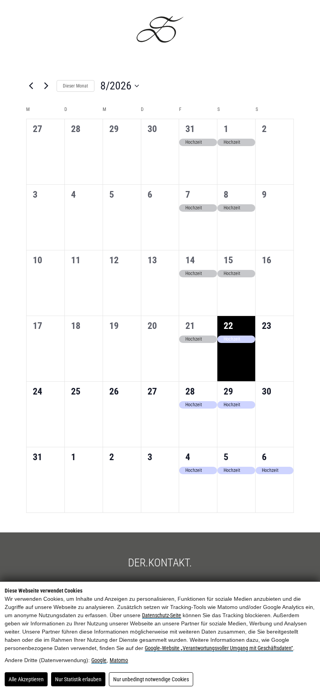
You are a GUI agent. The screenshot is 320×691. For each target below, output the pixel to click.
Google (99, 660)
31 (190, 128)
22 (228, 325)
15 (228, 260)
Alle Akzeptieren (26, 679)
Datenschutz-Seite (161, 615)
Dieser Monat (75, 86)
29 (228, 391)
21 (190, 325)
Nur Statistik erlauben (78, 679)
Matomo (119, 660)
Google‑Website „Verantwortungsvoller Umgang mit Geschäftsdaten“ (219, 648)
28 (190, 391)
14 (190, 260)
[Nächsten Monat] (46, 86)
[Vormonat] (31, 86)
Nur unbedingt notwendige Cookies (151, 679)
